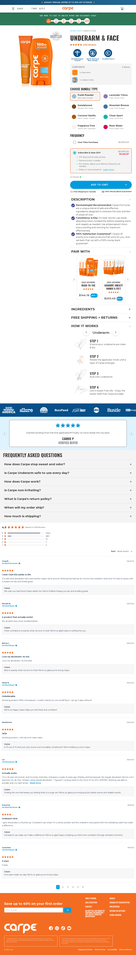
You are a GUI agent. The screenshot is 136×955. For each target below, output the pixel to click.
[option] (85, 96)
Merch (112, 898)
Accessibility (112, 949)
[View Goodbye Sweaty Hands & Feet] (113, 267)
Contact (88, 906)
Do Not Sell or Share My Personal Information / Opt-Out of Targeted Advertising (95, 913)
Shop (19, 8)
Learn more (108, 170)
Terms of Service (125, 949)
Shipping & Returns (85, 949)
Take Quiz (38, 8)
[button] (26, 533)
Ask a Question (91, 902)
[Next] (127, 279)
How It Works (90, 898)
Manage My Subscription (120, 902)
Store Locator (115, 915)
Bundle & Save (75, 31)
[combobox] (121, 551)
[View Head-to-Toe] (88, 267)
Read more (35, 783)
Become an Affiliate (117, 910)
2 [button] (62, 887)
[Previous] (74, 279)
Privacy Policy (100, 949)
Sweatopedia (115, 906)
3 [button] (67, 887)
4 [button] (73, 887)
